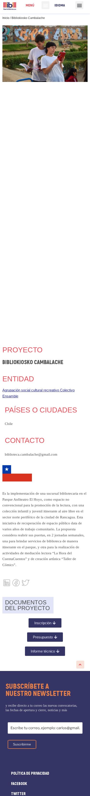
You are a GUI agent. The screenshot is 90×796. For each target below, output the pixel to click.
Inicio (5, 18)
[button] (45, 5)
